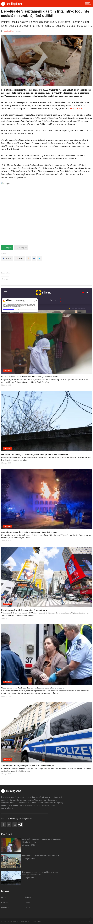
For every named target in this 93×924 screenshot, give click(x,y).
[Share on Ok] (28, 258)
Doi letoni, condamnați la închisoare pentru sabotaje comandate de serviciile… (35, 454)
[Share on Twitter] (39, 258)
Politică (28, 897)
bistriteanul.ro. (76, 108)
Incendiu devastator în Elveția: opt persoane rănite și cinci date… (30, 532)
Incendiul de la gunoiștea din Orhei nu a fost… (41, 856)
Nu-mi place (22, 248)
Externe (5, 279)
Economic (5, 907)
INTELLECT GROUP (35, 921)
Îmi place (8, 248)
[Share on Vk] (34, 258)
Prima (3, 897)
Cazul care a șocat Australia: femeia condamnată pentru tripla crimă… (32, 688)
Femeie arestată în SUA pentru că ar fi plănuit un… (24, 610)
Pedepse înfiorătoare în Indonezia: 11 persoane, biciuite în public (29, 377)
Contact (28, 907)
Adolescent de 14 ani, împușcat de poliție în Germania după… (28, 765)
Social (27, 902)
